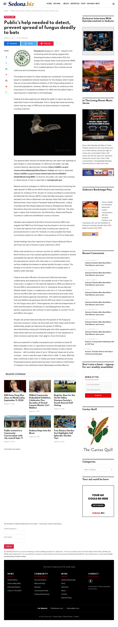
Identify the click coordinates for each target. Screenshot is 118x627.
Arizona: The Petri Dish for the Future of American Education (99, 353)
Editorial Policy (66, 598)
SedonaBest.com (73, 608)
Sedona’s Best (93, 3)
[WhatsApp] (6, 92)
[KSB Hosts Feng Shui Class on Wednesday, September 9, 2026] (15, 386)
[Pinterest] (6, 74)
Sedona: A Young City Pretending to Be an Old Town (99, 343)
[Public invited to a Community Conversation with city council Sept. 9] (15, 421)
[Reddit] (6, 86)
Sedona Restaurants (41, 594)
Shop (83, 3)
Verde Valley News (14, 583)
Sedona (56, 3)
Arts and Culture (40, 580)
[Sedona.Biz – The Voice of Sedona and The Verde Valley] (21, 4)
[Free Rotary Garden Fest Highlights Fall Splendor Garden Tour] (65, 421)
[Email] (6, 80)
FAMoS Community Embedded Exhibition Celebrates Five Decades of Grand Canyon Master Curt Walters (40, 401)
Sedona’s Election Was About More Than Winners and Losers (98, 264)
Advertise (75, 3)
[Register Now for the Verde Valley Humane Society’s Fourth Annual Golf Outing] (65, 386)
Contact (64, 594)
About (66, 3)
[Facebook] (6, 57)
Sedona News (9, 17)
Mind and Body (39, 583)
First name (8, 537)
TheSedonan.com (56, 608)
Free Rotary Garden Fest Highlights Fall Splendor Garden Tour (64, 434)
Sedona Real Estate (68, 580)
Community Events (41, 591)
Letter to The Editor (14, 591)
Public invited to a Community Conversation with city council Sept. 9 (13, 434)
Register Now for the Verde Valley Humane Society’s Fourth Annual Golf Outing (64, 400)
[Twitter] (6, 63)
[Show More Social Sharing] (56, 43)
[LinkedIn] (6, 68)
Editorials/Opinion (13, 587)
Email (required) (10, 529)
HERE (109, 225)
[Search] (113, 3)
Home (49, 3)
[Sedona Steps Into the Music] (40, 421)
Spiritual (37, 587)
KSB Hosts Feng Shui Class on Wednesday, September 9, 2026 (14, 397)
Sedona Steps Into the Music (40, 432)
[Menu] (4, 3)
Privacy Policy (57, 616)
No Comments (23, 38)
